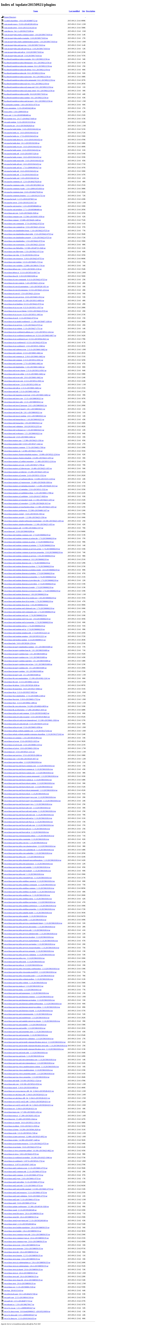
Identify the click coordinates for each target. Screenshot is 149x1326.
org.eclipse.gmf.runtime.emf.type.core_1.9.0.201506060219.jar (27, 619)
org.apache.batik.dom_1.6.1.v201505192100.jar (21, 143)
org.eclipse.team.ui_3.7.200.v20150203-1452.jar (22, 1116)
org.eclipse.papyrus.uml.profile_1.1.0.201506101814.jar (24, 1028)
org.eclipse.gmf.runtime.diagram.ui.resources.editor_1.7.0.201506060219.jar (32, 591)
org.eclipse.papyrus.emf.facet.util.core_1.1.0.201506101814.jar (27, 808)
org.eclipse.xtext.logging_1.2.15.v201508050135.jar (23, 1256)
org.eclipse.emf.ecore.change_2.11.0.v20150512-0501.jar (25, 370)
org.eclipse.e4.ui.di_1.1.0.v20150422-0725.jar (21, 318)
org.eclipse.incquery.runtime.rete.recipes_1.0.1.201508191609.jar (28, 664)
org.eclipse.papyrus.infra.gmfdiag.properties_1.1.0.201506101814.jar (29, 909)
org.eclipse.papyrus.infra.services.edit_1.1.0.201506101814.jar (27, 930)
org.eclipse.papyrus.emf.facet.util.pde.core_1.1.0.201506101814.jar (29, 825)
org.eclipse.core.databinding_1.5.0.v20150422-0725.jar (24, 241)
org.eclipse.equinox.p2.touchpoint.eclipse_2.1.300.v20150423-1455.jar (30, 507)
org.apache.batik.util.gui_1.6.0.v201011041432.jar (22, 164)
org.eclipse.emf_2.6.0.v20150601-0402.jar (19, 437)
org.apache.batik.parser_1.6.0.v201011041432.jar (22, 150)
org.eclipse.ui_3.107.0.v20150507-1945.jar (20, 1165)
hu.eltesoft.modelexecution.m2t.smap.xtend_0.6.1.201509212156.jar (29, 91)
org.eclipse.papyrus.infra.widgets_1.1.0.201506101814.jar (25, 983)
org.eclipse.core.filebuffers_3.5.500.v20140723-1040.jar (25, 248)
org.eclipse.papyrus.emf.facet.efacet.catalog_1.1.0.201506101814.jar (29, 783)
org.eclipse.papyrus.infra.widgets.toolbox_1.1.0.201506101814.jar (28, 979)
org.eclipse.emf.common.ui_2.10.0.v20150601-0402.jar (24, 357)
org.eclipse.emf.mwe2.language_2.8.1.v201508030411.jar (25, 405)
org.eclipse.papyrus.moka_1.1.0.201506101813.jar (22, 990)
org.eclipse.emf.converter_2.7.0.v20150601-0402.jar (23, 363)
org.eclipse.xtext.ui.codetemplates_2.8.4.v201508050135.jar (26, 1266)
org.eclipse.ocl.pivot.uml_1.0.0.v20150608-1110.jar (23, 745)
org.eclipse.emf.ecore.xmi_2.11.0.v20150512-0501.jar (24, 381)
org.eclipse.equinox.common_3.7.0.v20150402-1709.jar (24, 447)
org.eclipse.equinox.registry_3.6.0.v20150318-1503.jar (24, 514)
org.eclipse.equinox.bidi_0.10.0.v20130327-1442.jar (23, 444)
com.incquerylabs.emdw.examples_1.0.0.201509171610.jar (26, 38)
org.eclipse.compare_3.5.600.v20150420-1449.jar (22, 220)
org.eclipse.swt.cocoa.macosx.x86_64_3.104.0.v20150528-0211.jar (29, 1091)
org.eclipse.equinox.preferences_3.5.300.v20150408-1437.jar (26, 510)
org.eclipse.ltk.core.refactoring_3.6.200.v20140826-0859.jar (26, 706)
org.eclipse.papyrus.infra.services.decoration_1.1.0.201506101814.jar (29, 927)
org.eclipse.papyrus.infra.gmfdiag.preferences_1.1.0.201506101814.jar (30, 906)
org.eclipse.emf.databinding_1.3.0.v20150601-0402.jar (24, 367)
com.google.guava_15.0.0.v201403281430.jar (21, 24)
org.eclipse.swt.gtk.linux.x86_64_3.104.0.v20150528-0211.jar (27, 1098)
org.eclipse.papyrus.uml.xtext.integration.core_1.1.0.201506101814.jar (30, 1060)
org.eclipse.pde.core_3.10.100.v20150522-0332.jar (23, 1084)
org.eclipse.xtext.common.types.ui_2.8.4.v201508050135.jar (26, 1238)
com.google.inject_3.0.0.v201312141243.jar (20, 28)
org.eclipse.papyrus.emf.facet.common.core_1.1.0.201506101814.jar (29, 766)
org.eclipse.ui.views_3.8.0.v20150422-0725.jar (21, 1154)
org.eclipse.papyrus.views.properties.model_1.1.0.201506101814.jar (29, 1074)
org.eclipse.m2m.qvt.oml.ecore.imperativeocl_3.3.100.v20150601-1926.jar (31, 720)
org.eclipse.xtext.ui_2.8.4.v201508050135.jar (20, 1273)
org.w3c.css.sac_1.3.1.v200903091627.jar (19, 1308)
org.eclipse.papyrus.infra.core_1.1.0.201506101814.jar (24, 857)
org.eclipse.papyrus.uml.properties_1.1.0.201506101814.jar (26, 1035)
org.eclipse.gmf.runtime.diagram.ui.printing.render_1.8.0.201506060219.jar (32, 570)
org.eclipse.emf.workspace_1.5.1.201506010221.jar (23, 433)
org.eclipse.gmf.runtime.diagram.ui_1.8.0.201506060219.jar (26, 594)
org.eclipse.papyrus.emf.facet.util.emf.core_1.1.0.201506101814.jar (29, 815)
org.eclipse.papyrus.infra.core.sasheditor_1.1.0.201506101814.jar (28, 853)
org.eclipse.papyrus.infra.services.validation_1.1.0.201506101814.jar (29, 955)
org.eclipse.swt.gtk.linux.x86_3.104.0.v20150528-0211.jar (25, 1095)
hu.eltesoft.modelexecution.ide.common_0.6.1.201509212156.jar (28, 66)
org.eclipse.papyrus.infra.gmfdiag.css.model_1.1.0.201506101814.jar (29, 892)
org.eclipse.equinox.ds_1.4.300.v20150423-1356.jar (23, 451)
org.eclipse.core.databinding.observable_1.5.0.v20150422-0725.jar (28, 234)
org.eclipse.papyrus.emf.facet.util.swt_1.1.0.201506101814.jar (27, 829)
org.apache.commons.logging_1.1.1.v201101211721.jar (24, 196)
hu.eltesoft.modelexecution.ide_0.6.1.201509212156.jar (24, 73)
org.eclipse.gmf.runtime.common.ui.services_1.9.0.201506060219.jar (29, 556)
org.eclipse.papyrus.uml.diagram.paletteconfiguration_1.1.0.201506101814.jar (33, 1004)
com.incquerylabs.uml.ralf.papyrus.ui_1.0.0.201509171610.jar (27, 49)
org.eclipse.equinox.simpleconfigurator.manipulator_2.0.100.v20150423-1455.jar (34, 521)
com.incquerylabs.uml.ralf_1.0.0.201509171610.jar (23, 56)
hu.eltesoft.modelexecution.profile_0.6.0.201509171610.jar (26, 94)
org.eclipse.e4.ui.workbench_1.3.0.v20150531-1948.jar (24, 346)
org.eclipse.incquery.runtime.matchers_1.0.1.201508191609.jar (27, 661)
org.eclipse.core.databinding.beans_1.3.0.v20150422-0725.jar (26, 231)
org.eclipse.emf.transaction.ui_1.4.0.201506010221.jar (24, 419)
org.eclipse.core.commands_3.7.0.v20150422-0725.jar (24, 224)
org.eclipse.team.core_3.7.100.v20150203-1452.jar (23, 1112)
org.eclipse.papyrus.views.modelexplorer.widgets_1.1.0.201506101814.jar (31, 1067)
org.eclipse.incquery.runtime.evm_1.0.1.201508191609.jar (25, 657)
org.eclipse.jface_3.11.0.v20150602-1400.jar (20, 703)
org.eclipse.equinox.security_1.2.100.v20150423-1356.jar (25, 517)
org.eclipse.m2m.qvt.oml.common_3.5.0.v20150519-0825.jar (26, 713)
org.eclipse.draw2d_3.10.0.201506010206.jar (21, 276)
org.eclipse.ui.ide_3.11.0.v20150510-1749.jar (20, 1133)
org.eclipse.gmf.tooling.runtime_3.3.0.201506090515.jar (25, 640)
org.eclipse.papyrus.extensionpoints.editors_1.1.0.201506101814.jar (29, 836)
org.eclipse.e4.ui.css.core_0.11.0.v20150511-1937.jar (23, 308)
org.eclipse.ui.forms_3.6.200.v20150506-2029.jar (22, 1130)
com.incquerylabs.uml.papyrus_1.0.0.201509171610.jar (24, 45)
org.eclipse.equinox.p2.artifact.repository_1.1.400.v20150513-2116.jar (30, 461)
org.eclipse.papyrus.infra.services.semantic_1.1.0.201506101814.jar (29, 951)
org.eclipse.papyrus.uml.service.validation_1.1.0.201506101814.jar (28, 1039)
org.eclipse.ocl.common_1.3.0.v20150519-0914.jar (23, 738)
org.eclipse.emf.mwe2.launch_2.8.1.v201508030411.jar (24, 409)
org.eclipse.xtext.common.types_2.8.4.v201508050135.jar (25, 1242)
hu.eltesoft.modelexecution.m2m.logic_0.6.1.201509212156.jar (27, 77)
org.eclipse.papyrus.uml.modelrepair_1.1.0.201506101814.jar (26, 1018)
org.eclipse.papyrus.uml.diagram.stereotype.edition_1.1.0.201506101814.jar (32, 1007)
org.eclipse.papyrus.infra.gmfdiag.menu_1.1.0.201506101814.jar (28, 899)
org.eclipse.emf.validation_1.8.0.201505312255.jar (23, 426)
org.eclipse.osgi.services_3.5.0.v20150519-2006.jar (23, 755)
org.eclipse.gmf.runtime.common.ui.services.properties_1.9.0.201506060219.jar (33, 552)
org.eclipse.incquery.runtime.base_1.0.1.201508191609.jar (25, 654)
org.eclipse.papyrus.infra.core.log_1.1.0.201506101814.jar (25, 843)
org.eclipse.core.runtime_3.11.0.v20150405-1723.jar (23, 262)
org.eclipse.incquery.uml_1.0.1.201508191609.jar (22, 675)
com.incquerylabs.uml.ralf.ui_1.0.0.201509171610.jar (24, 52)
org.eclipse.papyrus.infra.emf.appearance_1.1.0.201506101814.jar (28, 864)
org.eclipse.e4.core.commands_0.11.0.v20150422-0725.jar (25, 280)
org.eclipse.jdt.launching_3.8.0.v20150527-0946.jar (23, 689)
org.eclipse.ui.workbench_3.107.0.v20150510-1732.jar (24, 1161)
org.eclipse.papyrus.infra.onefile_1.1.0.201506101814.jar (25, 920)
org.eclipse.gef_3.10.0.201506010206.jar (19, 531)
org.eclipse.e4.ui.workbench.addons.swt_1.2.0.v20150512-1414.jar (29, 332)
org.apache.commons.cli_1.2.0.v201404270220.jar (22, 182)
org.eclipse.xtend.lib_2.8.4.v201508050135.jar (21, 1217)
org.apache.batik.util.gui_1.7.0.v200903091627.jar (22, 168)
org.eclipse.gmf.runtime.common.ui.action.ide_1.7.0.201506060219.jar (30, 538)
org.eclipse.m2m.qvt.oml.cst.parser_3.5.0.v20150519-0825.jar (27, 717)
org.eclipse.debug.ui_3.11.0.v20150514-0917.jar (22, 273)
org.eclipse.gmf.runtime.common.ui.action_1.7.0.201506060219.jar (29, 542)
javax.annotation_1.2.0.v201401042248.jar (20, 108)
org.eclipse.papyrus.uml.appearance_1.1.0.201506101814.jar (26, 993)
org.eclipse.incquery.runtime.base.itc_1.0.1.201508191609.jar (26, 650)
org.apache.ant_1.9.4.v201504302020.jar (19, 126)
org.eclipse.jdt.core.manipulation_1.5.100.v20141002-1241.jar (27, 678)
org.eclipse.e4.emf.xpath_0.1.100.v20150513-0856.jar (24, 301)
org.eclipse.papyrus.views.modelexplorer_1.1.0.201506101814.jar (28, 1070)
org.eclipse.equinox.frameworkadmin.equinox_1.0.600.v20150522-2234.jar (32, 454)
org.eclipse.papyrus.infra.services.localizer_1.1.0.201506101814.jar (29, 937)
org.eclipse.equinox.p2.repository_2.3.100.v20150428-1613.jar (27, 503)
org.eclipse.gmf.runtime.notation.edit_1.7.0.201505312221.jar (27, 633)
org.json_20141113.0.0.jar (13, 1290)
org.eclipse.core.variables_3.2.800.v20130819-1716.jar (24, 266)
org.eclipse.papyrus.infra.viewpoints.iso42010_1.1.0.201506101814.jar (30, 972)
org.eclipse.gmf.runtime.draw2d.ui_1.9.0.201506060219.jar (26, 605)
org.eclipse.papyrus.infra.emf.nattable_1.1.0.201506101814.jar (27, 867)
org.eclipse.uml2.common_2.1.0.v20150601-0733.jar (23, 1175)
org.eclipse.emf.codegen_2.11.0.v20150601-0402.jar (23, 353)
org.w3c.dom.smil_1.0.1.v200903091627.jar (20, 1315)
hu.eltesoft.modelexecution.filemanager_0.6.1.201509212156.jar (27, 63)
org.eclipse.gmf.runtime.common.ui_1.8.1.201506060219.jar (26, 559)
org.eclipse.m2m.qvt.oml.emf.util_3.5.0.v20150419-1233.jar (26, 724)
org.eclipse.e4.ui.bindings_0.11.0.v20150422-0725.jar (24, 304)
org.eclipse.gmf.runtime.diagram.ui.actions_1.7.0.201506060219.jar (29, 566)
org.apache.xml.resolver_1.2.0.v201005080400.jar (22, 206)
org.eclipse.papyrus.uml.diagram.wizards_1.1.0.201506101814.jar (28, 1011)
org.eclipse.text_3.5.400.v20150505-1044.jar (20, 1119)
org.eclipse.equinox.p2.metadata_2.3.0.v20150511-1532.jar (26, 489)
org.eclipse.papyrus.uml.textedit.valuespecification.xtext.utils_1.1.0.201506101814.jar (35, 1046)
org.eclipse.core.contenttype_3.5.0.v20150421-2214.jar (24, 227)
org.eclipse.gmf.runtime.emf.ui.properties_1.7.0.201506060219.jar (28, 622)
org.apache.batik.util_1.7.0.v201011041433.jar (21, 175)
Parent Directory (10, 17)
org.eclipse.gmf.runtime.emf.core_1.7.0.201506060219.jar (25, 615)
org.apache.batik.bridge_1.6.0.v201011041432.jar (22, 129)
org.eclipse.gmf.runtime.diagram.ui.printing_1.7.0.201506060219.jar (29, 573)
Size (83, 11)
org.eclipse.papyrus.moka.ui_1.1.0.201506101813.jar (23, 986)
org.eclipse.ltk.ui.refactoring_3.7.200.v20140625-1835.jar (25, 710)
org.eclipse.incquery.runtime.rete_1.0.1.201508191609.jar (25, 668)
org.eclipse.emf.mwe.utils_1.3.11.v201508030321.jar (23, 402)
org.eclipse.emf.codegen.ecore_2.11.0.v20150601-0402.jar (25, 350)
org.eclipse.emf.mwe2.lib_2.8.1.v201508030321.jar (23, 412)
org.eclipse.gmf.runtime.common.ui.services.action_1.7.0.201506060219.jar (32, 549)
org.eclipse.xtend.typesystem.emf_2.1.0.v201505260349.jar (26, 1221)
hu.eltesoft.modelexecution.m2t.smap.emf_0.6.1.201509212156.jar (28, 87)
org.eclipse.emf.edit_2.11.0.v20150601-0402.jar (21, 391)
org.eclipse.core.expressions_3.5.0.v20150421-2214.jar (24, 245)
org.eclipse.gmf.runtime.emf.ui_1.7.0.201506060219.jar (24, 626)
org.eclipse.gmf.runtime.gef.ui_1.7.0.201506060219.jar (24, 629)
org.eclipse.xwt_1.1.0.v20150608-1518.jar (19, 1287)
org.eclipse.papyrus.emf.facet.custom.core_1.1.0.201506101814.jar (28, 773)
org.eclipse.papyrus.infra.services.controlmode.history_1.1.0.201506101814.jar (33, 923)
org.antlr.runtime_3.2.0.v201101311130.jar (19, 122)
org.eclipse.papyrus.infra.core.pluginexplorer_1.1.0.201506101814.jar (30, 846)
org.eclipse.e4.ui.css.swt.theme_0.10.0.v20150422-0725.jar (26, 311)
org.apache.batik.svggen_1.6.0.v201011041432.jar (22, 157)
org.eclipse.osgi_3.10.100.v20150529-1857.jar (21, 759)
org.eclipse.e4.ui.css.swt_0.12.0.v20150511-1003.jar (23, 315)
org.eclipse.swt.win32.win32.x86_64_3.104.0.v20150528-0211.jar (28, 1105)
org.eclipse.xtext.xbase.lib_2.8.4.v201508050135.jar (23, 1280)
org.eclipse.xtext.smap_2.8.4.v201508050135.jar (22, 1259)
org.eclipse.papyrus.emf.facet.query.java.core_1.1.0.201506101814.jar (30, 797)
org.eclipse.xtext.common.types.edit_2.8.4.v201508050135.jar (27, 1235)
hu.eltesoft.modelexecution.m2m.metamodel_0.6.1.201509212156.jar (29, 80)
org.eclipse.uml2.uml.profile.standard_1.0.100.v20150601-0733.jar (28, 1189)
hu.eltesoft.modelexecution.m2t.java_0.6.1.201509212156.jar (26, 84)
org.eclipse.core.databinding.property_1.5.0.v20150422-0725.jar (27, 238)
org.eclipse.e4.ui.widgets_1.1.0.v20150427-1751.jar (23, 329)
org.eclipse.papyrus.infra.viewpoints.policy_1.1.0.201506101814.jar (29, 976)
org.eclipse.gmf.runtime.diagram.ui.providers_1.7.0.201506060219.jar (30, 584)
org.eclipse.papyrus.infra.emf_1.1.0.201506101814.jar (24, 874)
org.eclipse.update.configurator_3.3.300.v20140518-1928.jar (26, 1207)
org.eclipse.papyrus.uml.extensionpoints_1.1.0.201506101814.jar (28, 1014)
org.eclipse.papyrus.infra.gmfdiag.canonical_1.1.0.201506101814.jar (29, 881)
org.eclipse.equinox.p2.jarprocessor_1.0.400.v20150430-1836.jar (28, 482)
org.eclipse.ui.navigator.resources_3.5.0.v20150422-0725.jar (26, 1144)
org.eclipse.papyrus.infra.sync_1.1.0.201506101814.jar (24, 958)
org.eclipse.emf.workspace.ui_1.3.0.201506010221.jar (24, 430)
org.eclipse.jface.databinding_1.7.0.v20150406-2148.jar (24, 696)
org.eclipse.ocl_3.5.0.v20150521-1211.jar (19, 752)
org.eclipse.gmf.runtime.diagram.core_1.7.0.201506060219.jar (27, 563)
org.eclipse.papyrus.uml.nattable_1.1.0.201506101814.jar (25, 1025)
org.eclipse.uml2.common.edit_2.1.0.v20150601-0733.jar (25, 1172)
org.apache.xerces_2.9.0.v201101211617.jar (20, 203)
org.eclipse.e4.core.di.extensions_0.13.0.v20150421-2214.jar (26, 290)
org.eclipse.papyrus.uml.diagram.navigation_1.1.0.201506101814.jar (29, 1000)
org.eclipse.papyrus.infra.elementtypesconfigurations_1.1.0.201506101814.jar (32, 860)
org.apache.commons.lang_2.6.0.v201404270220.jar (23, 192)
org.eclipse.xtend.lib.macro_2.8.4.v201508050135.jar (23, 1214)
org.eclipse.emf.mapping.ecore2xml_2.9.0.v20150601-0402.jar (27, 395)
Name (35, 11)
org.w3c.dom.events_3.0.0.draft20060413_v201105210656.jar (27, 1311)
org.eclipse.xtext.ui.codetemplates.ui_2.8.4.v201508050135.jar (27, 1263)
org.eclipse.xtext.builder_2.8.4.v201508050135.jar (22, 1231)
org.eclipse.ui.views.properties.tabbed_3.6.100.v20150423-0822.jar (29, 1151)
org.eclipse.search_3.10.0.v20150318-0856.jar (21, 1088)
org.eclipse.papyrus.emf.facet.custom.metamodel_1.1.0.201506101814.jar (31, 776)
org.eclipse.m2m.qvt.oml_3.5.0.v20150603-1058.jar (23, 727)
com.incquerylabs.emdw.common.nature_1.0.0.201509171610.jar (28, 35)
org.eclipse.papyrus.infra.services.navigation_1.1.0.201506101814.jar (29, 944)
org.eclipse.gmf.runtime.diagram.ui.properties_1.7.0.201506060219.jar (30, 577)
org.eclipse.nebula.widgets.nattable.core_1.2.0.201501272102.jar (28, 731)
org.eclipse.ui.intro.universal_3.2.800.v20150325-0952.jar (25, 1137)
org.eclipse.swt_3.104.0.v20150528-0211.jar (20, 1109)
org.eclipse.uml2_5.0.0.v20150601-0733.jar (20, 1203)
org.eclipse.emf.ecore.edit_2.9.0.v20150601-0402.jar (23, 377)
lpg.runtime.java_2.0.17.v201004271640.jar (20, 119)
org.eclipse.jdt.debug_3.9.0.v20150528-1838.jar (21, 685)
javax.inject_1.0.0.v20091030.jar (16, 112)
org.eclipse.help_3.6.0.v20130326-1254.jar (20, 643)
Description (90, 11)
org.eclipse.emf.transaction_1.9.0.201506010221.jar (23, 423)
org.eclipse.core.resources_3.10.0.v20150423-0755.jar (24, 259)
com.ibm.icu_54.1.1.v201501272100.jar (19, 31)
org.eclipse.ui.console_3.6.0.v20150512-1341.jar (22, 1123)
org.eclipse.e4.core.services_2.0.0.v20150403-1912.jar (24, 297)
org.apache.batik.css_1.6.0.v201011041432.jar (21, 133)
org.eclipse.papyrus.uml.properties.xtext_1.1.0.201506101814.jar (28, 1032)
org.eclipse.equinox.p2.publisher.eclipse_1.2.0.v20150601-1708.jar (28, 493)
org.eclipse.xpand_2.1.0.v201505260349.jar (20, 1210)
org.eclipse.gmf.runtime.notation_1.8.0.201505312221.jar (25, 636)
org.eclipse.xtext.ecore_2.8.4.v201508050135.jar (22, 1245)
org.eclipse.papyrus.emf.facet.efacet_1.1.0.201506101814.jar (26, 794)
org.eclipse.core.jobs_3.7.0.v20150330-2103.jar (21, 255)
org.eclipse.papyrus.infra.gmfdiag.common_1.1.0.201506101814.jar (29, 888)
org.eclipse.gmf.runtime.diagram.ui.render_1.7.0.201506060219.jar (28, 587)
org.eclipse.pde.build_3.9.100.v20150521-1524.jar (22, 1081)
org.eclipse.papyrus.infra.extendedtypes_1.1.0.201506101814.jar (28, 878)
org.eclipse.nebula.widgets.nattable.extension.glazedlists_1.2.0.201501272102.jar (34, 734)
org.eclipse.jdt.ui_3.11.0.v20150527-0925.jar (20, 692)
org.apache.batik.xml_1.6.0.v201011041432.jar (21, 178)
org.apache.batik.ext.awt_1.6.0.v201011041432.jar (22, 147)
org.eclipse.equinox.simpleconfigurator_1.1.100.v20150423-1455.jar (29, 524)
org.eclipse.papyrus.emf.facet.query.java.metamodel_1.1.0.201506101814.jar (32, 801)
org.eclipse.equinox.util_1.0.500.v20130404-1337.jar (23, 528)
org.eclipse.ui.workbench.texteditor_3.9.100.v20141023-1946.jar (28, 1158)
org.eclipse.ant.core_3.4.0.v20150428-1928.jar (21, 213)
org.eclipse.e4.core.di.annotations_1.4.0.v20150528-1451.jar (26, 287)
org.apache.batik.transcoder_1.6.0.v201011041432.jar (24, 161)
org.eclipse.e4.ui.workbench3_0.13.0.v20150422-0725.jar (25, 343)
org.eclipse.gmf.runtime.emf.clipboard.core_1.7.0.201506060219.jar (29, 608)
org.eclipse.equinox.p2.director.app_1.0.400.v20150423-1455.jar (28, 468)
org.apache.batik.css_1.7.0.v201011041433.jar (21, 136)
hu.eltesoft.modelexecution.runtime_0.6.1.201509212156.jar (26, 98)
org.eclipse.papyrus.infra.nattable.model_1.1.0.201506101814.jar (28, 913)
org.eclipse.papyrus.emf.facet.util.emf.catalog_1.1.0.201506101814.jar (30, 811)
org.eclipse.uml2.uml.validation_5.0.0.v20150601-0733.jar (25, 1196)
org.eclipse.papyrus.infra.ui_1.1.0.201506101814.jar (23, 965)
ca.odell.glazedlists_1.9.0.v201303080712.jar (20, 21)
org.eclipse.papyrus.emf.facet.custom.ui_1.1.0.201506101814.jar (28, 780)
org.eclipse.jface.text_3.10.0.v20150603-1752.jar (22, 699)
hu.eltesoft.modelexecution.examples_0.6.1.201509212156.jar (27, 59)
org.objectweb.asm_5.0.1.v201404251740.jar (20, 1294)
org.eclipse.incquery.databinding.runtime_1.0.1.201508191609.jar (28, 647)
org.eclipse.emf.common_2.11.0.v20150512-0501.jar (23, 360)
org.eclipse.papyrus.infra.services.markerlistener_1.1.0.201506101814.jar (31, 941)
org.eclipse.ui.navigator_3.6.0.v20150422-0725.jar (22, 1147)
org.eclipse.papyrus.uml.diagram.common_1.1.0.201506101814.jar (28, 997)
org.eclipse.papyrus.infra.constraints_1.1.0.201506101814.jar (26, 839)
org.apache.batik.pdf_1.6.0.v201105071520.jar (21, 154)
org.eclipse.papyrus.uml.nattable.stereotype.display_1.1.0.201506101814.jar (32, 1021)
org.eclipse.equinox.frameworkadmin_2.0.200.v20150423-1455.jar (28, 458)
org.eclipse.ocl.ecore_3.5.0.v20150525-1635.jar (21, 741)
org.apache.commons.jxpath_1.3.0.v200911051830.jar (24, 189)
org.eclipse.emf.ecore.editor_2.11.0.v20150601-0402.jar (24, 374)
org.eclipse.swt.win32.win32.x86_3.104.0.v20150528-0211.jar (27, 1102)
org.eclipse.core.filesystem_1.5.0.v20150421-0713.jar (24, 252)
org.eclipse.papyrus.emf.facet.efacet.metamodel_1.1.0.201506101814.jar (30, 790)
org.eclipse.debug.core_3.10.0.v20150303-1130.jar (23, 269)
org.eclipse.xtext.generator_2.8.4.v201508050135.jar (23, 1249)
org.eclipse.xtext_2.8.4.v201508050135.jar (20, 1283)
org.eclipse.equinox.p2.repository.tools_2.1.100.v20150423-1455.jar (29, 500)
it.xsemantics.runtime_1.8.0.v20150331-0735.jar (22, 105)
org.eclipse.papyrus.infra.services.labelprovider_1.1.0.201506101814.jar (30, 934)
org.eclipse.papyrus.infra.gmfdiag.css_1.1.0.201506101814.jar (27, 895)
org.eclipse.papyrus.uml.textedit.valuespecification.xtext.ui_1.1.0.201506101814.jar (35, 1042)
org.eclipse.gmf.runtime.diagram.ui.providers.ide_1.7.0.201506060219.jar (31, 580)
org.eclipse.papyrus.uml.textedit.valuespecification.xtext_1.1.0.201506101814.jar (34, 1049)
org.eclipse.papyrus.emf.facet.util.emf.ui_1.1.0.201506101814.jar (28, 818)
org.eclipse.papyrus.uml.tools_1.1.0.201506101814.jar (24, 1056)
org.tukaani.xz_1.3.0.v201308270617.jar (19, 1304)
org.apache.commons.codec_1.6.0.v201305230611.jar (24, 185)
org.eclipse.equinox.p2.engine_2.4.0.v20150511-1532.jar (25, 475)
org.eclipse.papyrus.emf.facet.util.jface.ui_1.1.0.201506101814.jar (28, 822)
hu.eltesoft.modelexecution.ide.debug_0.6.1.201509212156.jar (27, 70)
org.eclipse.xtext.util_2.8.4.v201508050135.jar (21, 1276)
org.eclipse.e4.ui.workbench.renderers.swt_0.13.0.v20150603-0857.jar (30, 336)
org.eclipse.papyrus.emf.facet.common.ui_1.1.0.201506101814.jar (28, 769)
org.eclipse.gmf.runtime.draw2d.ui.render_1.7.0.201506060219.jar (28, 601)
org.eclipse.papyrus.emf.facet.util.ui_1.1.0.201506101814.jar (26, 832)
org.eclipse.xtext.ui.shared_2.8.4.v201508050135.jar (23, 1269)
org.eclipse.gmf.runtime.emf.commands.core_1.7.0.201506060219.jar (29, 612)
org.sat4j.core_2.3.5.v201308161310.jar (19, 1297)
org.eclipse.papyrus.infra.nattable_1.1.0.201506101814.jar (25, 916)
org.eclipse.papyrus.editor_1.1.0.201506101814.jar (23, 762)
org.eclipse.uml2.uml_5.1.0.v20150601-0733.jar (22, 1200)
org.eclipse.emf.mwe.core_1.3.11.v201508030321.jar (23, 398)
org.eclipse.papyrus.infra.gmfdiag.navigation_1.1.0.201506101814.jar (29, 902)
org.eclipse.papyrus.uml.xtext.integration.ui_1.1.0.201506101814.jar (29, 1063)
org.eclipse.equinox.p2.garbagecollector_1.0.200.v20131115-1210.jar (29, 479)
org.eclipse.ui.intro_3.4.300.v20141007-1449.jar (22, 1140)
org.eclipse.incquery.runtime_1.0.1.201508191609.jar (23, 671)
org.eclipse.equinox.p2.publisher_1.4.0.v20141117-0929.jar (26, 496)
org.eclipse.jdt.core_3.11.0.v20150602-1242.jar (21, 682)
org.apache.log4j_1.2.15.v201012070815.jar (20, 199)
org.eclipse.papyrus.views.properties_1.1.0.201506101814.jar (26, 1077)
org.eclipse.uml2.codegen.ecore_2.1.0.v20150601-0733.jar (25, 1168)
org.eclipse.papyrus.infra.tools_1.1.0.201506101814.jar (24, 962)
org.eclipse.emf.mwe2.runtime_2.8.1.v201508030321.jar (25, 416)
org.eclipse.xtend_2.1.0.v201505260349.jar (20, 1224)
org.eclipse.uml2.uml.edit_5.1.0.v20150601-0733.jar (23, 1186)
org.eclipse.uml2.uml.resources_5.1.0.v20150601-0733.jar (25, 1193)
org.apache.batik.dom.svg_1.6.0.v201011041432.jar (23, 140)
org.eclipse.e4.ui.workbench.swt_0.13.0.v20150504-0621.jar (26, 339)
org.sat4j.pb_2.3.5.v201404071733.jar (18, 1301)
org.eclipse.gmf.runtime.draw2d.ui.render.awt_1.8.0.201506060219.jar (30, 598)
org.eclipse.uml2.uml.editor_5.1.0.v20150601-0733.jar (24, 1182)
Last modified (74, 11)
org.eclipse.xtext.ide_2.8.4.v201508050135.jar (21, 1252)
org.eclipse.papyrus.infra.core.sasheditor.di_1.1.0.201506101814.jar (29, 850)
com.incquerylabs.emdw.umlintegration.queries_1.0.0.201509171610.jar (30, 42)
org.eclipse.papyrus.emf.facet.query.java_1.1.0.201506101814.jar (28, 804)
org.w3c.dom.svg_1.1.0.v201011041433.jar (20, 1318)
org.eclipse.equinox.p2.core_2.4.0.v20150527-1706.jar (24, 465)
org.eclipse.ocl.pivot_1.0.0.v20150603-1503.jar (21, 748)
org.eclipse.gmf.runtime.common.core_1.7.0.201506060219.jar (27, 535)
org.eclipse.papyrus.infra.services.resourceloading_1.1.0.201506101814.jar (31, 948)
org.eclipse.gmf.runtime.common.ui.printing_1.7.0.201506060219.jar (29, 545)
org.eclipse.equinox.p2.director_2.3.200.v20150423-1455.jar (26, 472)
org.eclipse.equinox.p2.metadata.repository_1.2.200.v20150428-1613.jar (31, 486)
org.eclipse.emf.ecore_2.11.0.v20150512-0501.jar (22, 384)
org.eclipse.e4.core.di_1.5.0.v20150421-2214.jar (22, 294)
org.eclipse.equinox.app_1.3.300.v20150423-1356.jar (24, 440)
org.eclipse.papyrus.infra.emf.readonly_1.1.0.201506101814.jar (27, 871)
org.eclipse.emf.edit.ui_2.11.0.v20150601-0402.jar (22, 388)
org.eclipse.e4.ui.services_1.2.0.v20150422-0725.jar (23, 325)
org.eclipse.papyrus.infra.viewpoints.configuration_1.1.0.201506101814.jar (31, 969)
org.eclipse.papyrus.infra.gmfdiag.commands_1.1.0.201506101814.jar (30, 885)
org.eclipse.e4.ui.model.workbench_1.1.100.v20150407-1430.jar (28, 322)
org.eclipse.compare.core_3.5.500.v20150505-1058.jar (24, 217)
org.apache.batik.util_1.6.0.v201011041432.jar (21, 171)
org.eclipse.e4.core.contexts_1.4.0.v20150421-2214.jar (24, 283)
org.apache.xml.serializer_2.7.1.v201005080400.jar (23, 210)
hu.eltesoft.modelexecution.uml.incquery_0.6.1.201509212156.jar (28, 101)
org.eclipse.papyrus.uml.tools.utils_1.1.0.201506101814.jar (26, 1053)
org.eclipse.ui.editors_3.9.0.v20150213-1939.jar (21, 1126)
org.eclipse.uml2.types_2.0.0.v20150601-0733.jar (22, 1179)
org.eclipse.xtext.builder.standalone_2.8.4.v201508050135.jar (26, 1228)
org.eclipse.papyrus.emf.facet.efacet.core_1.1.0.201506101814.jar (28, 787)
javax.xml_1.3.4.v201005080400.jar (17, 115)
